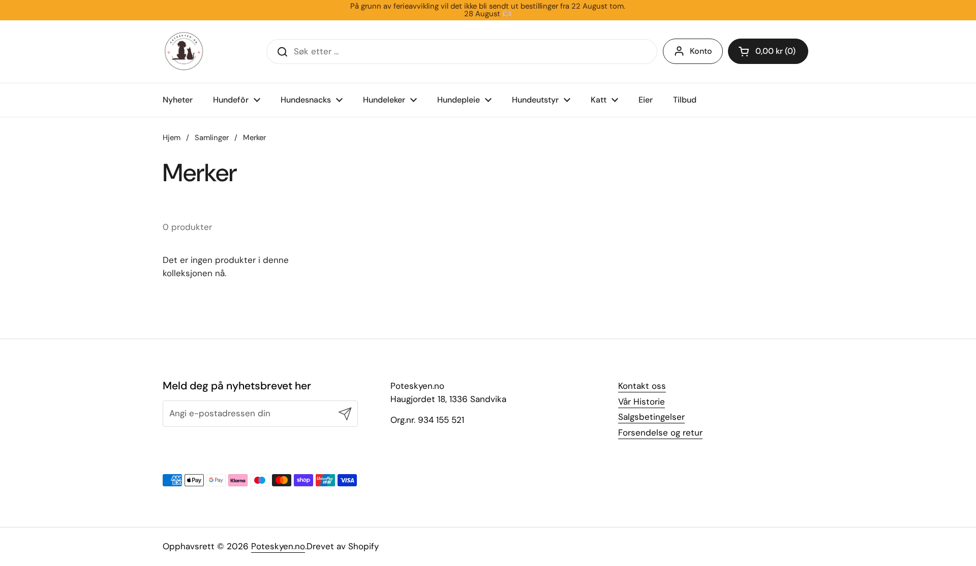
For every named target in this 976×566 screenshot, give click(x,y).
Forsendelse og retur (660, 432)
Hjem (171, 137)
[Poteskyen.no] (184, 51)
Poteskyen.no (278, 546)
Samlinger (212, 137)
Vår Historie (641, 401)
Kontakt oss (642, 385)
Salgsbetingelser (651, 416)
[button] (768, 51)
